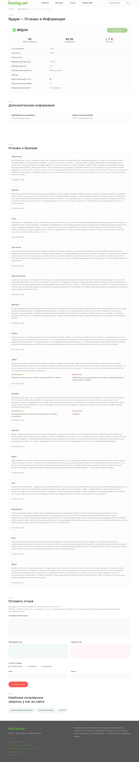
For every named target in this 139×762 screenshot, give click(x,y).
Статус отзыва (15, 663)
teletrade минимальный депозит (21, 710)
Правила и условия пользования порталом (24, 748)
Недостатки (76, 642)
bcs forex (62, 710)
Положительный (16, 666)
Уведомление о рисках (17, 752)
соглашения (47, 609)
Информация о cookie (16, 742)
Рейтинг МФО (87, 3)
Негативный (32, 666)
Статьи (72, 3)
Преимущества (15, 642)
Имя (11, 671)
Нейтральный (47, 666)
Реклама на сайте (15, 755)
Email (73, 671)
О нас (11, 738)
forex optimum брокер (45, 710)
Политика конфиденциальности (20, 745)
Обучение (59, 3)
